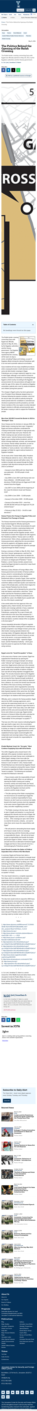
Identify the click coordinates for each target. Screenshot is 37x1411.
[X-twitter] (8, 1392)
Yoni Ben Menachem (20, 1120)
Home (3, 22)
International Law (18, 1202)
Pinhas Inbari (18, 1135)
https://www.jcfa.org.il (9, 931)
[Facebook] (3, 1392)
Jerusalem (5, 30)
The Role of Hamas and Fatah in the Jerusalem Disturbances (24, 1174)
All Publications (10, 1010)
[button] (18, 6)
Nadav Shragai (18, 1162)
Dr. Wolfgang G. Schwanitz (22, 1268)
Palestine (28, 36)
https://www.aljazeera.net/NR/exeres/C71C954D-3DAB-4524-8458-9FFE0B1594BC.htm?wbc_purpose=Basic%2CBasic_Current (17, 927)
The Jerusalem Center (21, 1224)
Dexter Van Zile (18, 1283)
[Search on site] (34, 10)
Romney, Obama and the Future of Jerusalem (22, 1234)
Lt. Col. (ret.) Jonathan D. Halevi (11, 62)
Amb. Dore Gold (19, 1207)
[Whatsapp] (8, 1397)
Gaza (3, 33)
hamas (9, 33)
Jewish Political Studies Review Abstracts (13, 36)
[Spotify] (3, 1397)
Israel (25, 33)
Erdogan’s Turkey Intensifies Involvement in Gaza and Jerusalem (24, 1131)
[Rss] (27, 1392)
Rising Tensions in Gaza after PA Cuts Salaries (24, 1145)
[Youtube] (12, 1392)
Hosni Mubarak (17, 33)
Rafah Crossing (6, 38)
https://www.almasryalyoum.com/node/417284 (17, 959)
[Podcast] (31, 1392)
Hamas (16, 1185)
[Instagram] (17, 1392)
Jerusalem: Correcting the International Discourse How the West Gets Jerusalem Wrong (24, 1219)
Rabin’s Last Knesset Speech (24, 1204)
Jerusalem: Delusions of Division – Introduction (22, 1159)
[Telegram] (22, 1392)
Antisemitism (17, 1275)
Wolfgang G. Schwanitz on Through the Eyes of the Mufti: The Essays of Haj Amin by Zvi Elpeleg (24, 1263)
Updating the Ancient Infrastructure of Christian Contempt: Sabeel (23, 1279)
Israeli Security (18, 1170)
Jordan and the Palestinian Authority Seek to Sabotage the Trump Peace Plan (24, 1116)
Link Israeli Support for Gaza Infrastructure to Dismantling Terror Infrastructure (24, 1190)
